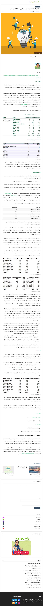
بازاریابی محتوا (37, 524)
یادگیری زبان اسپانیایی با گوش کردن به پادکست (32, 582)
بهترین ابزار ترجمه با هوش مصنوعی (34, 577)
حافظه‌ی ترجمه (24, 104)
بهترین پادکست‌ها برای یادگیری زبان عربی (33, 585)
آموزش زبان (38, 521)
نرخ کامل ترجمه (14, 195)
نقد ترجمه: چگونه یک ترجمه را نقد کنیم (34, 563)
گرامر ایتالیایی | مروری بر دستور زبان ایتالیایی (33, 580)
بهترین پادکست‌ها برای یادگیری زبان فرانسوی (33, 579)
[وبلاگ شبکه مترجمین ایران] (34, 2)
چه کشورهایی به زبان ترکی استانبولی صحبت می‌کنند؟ (35, 474)
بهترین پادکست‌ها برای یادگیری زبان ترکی (33, 572)
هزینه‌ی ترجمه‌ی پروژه (36, 417)
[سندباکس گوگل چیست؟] (8, 469)
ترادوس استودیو (38, 6)
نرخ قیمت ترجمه (8, 193)
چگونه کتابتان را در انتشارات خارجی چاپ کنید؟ (33, 584)
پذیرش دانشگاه (37, 528)
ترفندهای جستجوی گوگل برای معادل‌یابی (22, 467)
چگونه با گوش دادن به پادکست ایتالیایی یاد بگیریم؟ (32, 573)
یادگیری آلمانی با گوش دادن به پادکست (33, 587)
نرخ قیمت (18, 367)
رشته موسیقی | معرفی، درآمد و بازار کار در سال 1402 (31, 570)
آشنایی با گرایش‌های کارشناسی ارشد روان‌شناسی (32, 566)
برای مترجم (38, 517)
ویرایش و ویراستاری (37, 526)
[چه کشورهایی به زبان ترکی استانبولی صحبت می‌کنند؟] (34, 469)
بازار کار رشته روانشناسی (36, 568)
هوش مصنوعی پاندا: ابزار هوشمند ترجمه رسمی (32, 565)
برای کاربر (38, 519)
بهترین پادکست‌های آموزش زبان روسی (34, 575)
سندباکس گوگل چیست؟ (9, 473)
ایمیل (39, 502)
